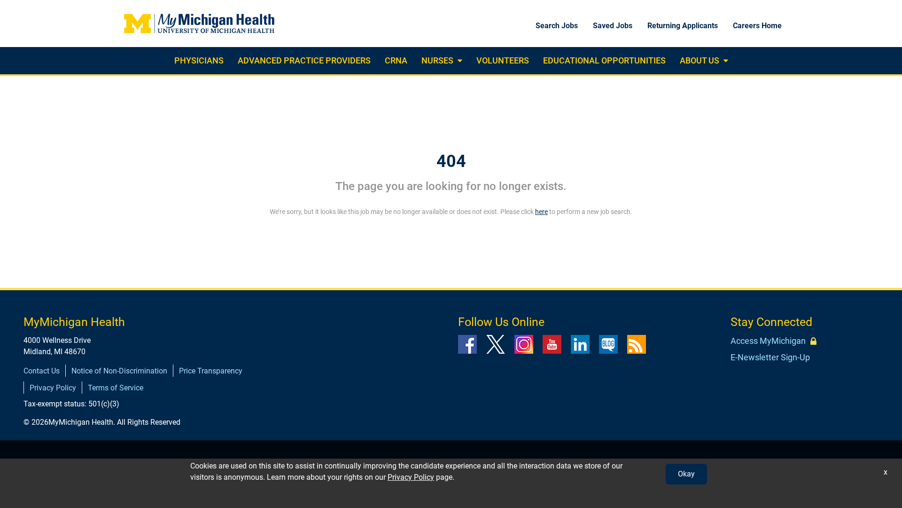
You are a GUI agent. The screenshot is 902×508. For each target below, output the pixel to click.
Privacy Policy (53, 387)
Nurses (437, 60)
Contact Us (41, 370)
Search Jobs (557, 25)
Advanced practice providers (304, 60)
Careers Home (757, 25)
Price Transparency (210, 370)
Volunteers (502, 60)
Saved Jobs (612, 25)
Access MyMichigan (768, 341)
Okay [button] (686, 473)
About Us (699, 60)
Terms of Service (115, 387)
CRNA (396, 60)
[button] (458, 60)
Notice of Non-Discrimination (119, 370)
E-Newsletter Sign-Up (770, 357)
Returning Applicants (682, 25)
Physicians (199, 60)
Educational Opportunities (604, 60)
